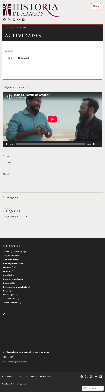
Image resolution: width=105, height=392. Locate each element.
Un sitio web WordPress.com (14, 384)
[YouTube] (18, 19)
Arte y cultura (11, 259)
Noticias (8, 275)
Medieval (9, 267)
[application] (52, 119)
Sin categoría (10, 295)
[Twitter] (9, 19)
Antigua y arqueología (15, 252)
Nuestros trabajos (13, 279)
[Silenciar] (93, 144)
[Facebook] (4, 19)
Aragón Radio (11, 255)
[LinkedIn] (23, 19)
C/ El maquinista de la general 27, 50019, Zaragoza (26, 352)
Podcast (9, 283)
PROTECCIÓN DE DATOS (41, 376)
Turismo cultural (12, 303)
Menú (96, 6)
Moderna (9, 271)
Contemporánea (13, 263)
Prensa (8, 291)
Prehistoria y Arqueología (16, 287)
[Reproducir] (6, 144)
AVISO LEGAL (8, 376)
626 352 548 (8, 357)
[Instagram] (14, 19)
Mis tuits (6, 174)
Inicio (8, 28)
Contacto (22, 376)
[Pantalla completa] (98, 144)
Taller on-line (11, 299)
